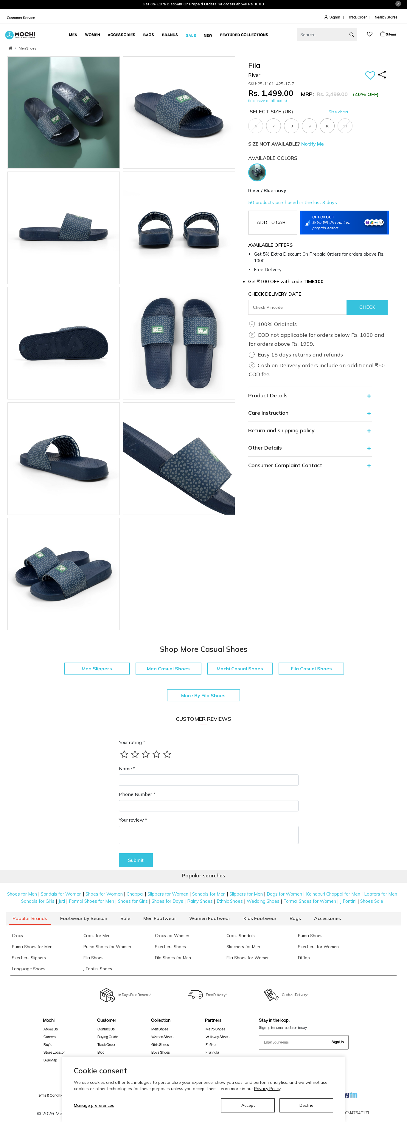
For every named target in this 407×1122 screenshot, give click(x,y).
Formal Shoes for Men (91, 901)
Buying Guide (107, 1037)
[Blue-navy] (258, 171)
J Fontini (348, 901)
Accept (248, 1105)
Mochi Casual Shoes (240, 669)
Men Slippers (97, 669)
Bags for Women (284, 894)
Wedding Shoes (263, 901)
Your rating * (132, 742)
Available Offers (270, 245)
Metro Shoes (215, 1029)
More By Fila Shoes (203, 695)
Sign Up (338, 1042)
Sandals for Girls (38, 901)
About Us (51, 1029)
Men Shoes (27, 48)
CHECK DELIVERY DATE (274, 294)
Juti (61, 901)
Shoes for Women (104, 894)
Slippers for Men (246, 894)
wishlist (370, 34)
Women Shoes (162, 1037)
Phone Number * (137, 794)
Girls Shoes (160, 1044)
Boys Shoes (160, 1052)
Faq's (48, 1044)
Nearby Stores (386, 17)
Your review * (133, 820)
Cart (391, 34)
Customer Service (21, 18)
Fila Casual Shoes (311, 669)
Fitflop (211, 1044)
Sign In (335, 17)
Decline (306, 1105)
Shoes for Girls (133, 901)
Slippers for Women (167, 894)
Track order (106, 1044)
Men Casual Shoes (168, 669)
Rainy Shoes (200, 901)
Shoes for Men (22, 894)
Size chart (338, 112)
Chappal (135, 894)
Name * (127, 768)
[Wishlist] (370, 76)
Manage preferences (94, 1105)
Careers (50, 1037)
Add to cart (273, 222)
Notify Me (312, 144)
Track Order (358, 17)
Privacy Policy (267, 1088)
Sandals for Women (61, 894)
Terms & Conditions (52, 1095)
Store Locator (54, 1052)
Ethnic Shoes (230, 901)
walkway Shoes (217, 1037)
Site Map (50, 1060)
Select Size (271, 111)
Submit (136, 860)
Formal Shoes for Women (309, 901)
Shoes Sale (371, 901)
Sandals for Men (209, 894)
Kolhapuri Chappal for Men (333, 894)
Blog (101, 1052)
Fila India (212, 1052)
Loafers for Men (380, 894)
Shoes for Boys (167, 901)
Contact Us (106, 1029)
